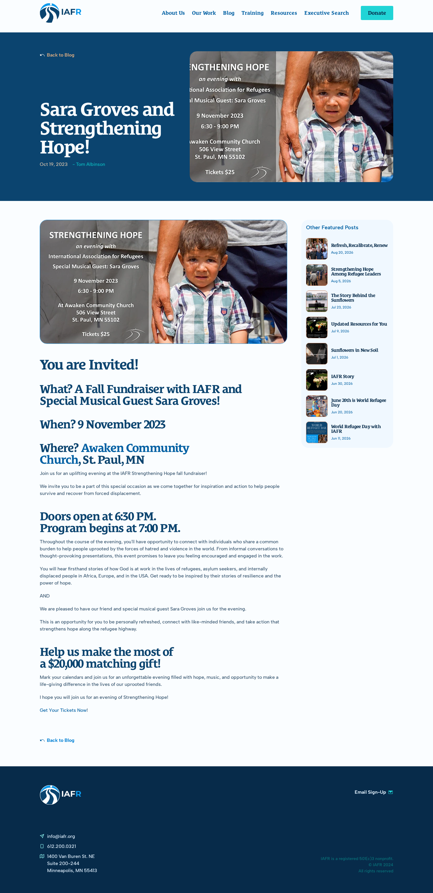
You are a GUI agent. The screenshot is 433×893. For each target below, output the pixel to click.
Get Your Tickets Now (63, 710)
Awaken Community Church (115, 452)
